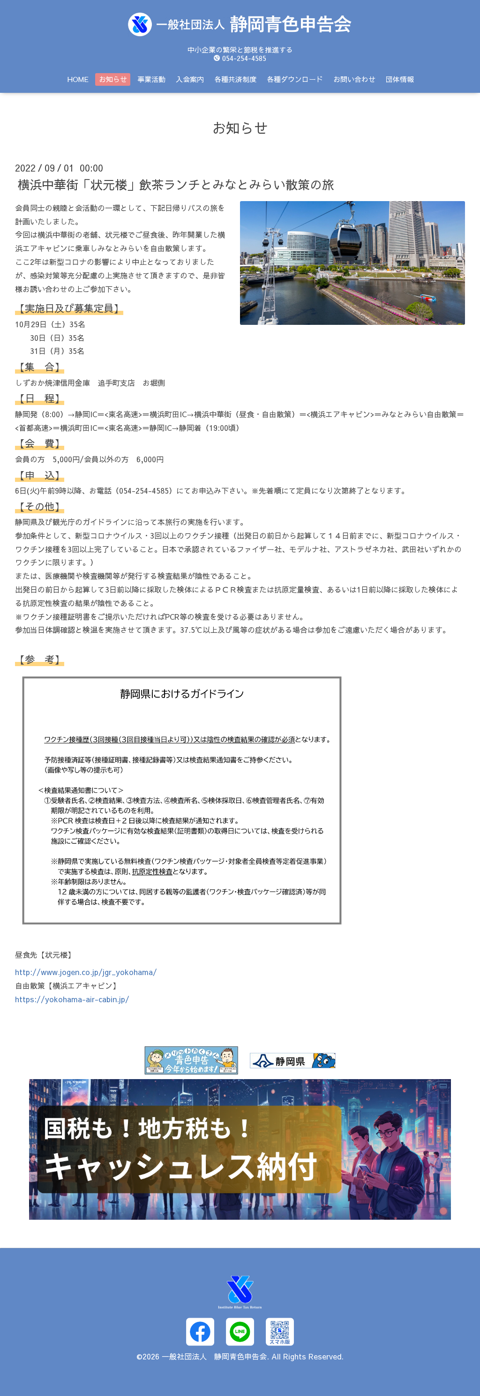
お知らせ (113, 79)
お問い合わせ (354, 79)
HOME (78, 79)
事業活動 (151, 79)
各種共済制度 (235, 79)
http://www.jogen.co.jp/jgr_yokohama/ (86, 972)
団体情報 (400, 79)
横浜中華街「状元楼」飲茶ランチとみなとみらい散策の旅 (175, 184)
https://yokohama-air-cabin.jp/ (72, 999)
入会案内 (190, 79)
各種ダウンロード (295, 79)
